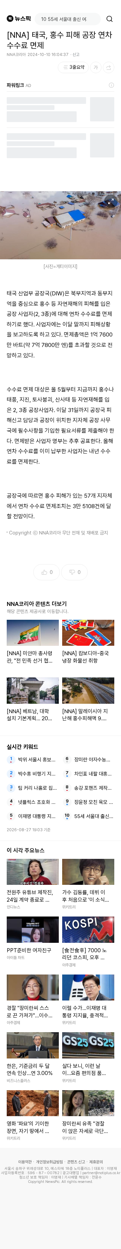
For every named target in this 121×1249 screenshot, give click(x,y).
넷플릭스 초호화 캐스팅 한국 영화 (38, 802)
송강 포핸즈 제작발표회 (94, 788)
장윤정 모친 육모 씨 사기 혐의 (94, 802)
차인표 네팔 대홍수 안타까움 (94, 774)
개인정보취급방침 (49, 1162)
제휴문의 (96, 1162)
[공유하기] (108, 67)
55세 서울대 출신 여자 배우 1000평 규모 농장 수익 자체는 (94, 816)
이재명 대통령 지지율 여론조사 (38, 816)
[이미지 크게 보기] (111, 201)
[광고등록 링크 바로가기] (111, 85)
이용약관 (25, 1162)
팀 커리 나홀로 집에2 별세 (38, 788)
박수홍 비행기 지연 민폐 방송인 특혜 (38, 774)
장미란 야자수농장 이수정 (94, 760)
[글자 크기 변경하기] (96, 67)
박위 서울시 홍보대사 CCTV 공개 (38, 760)
